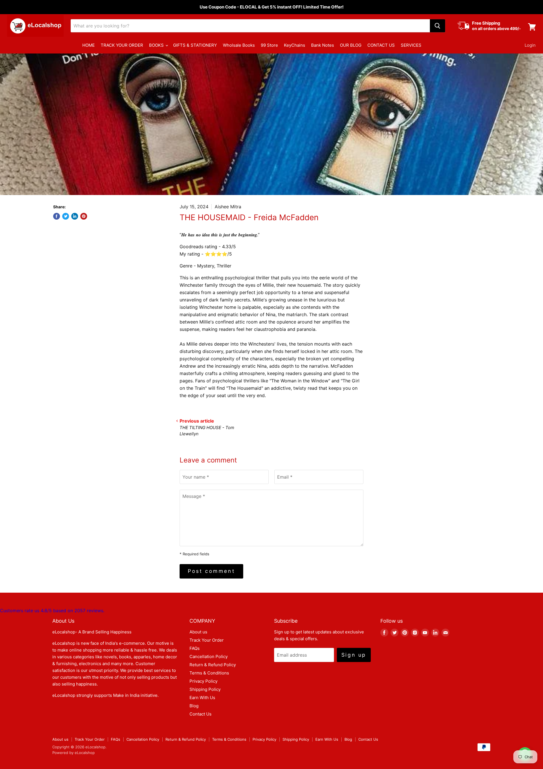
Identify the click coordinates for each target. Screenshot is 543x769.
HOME (88, 45)
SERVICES (411, 45)
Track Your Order (206, 640)
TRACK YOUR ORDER (122, 45)
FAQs (194, 648)
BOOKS (157, 45)
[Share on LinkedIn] (74, 216)
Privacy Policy (203, 681)
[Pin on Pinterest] (83, 216)
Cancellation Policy (208, 656)
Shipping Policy (205, 689)
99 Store (269, 45)
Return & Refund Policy (212, 664)
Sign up (353, 655)
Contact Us (200, 714)
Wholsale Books (239, 45)
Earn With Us (202, 697)
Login (530, 45)
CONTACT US (381, 45)
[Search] (437, 25)
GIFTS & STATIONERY (195, 45)
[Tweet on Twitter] (65, 216)
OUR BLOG (350, 45)
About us (198, 632)
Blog (194, 705)
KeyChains (294, 45)
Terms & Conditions (209, 673)
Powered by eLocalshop (73, 752)
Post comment (211, 571)
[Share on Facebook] (56, 216)
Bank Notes (322, 45)
